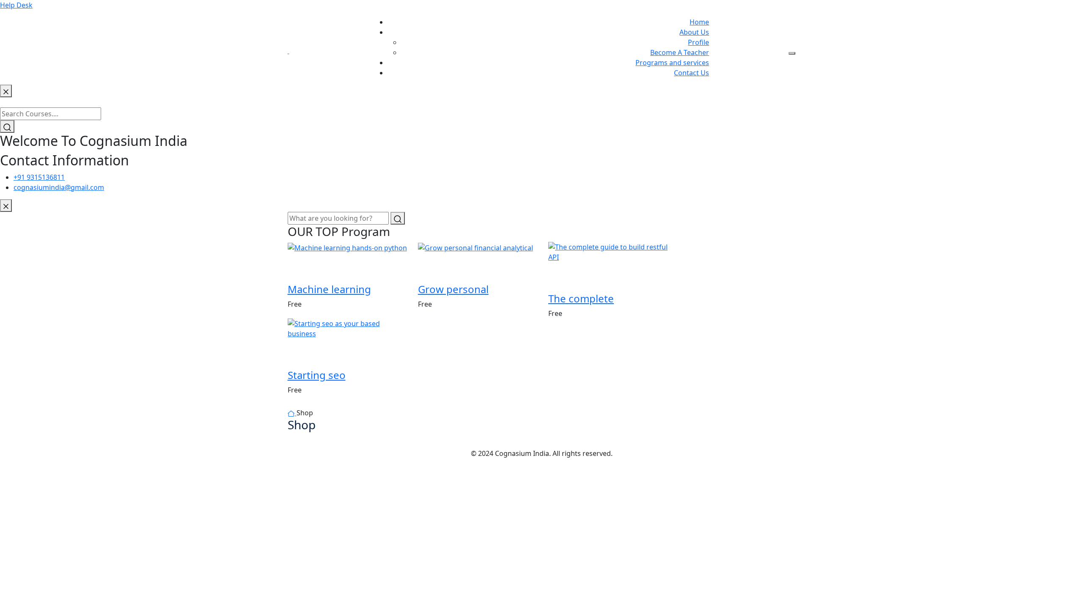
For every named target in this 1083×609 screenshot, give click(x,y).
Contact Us (691, 72)
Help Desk (16, 5)
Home (699, 22)
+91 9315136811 (39, 177)
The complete (581, 298)
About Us (694, 32)
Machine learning (329, 289)
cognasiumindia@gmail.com (59, 187)
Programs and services (672, 62)
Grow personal (453, 289)
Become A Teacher (679, 52)
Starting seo (317, 375)
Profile (698, 42)
